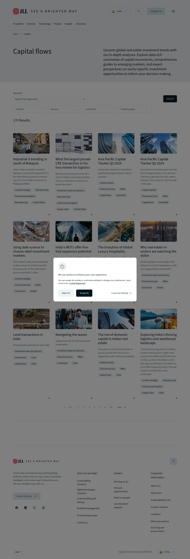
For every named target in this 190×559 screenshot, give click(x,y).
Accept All (84, 293)
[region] (95, 279)
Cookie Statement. (77, 283)
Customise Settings (121, 293)
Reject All (66, 293)
